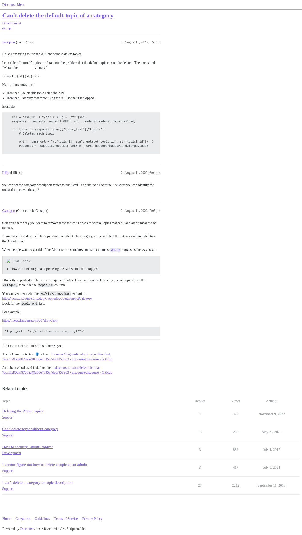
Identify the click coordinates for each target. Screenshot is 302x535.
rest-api (6, 28)
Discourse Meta (13, 4)
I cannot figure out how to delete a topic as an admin (44, 464)
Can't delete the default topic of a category (57, 15)
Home (6, 518)
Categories (22, 518)
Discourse (27, 529)
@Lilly (115, 249)
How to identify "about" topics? (27, 447)
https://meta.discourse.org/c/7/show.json (29, 320)
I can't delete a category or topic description (37, 482)
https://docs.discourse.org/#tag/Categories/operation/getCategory (47, 298)
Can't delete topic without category (30, 429)
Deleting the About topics (22, 411)
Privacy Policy (92, 518)
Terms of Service (66, 518)
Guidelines (42, 518)
